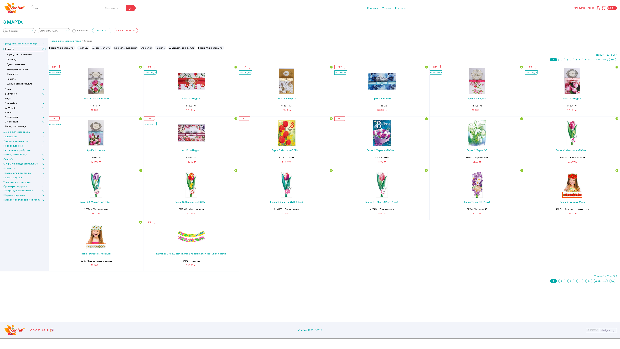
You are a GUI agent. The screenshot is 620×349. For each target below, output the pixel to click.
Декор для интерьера (16, 131)
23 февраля (11, 121)
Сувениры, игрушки (15, 186)
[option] (61, 48)
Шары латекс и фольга (19, 83)
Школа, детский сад (15, 154)
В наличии (82, 30)
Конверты (9, 168)
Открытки (12, 74)
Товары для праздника (17, 172)
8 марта (9, 49)
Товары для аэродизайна (18, 190)
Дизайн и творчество (16, 141)
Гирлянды (12, 59)
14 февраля (11, 117)
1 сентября (11, 103)
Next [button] (617, 48)
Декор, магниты (16, 64)
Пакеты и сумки (12, 177)
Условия (386, 8)
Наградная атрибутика (17, 150)
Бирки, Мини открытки (19, 54)
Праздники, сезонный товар (20, 43)
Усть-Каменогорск (584, 7)
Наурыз (9, 98)
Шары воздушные (14, 195)
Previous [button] (51, 48)
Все (613, 59)
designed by (608, 330)
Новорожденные (13, 145)
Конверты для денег (18, 69)
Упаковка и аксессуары (17, 182)
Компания (372, 8)
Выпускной (11, 93)
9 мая (8, 89)
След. (598, 59)
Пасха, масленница (15, 126)
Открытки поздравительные (20, 163)
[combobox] (19, 30)
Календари (10, 136)
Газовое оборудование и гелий (21, 199)
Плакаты (11, 78)
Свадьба (8, 159)
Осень (8, 112)
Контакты (400, 8)
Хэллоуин (10, 107)
